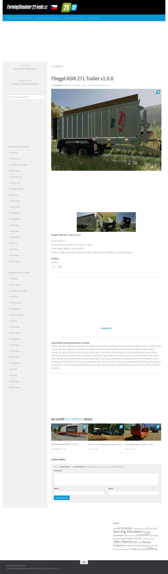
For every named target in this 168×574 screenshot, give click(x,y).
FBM (125, 536)
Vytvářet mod (93, 18)
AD (114, 529)
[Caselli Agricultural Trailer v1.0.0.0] (143, 432)
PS (127, 549)
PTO (130, 549)
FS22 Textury (14, 381)
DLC (148, 528)
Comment (58, 470)
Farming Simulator (127, 531)
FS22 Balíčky (14, 363)
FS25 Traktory (15, 158)
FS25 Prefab (14, 231)
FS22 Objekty (15, 345)
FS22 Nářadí (14, 339)
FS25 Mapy (14, 152)
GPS (141, 535)
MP (133, 546)
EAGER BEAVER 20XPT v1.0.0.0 (64, 444)
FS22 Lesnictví (15, 333)
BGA (125, 528)
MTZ (136, 545)
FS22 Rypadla (15, 309)
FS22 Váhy (14, 375)
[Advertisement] (84, 40)
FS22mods (58, 85)
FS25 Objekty (15, 219)
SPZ (134, 549)
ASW (59, 266)
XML (156, 549)
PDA (156, 545)
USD (149, 548)
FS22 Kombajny (16, 303)
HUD (136, 538)
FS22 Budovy (15, 351)
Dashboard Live (141, 529)
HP (146, 534)
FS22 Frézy (14, 321)
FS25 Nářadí (14, 213)
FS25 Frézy (14, 195)
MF (126, 546)
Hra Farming (153, 535)
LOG (138, 542)
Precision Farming (119, 549)
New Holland (143, 545)
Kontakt (22, 565)
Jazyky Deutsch (146, 539)
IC (140, 538)
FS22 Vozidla (15, 327)
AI (116, 528)
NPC (150, 546)
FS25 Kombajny (16, 177)
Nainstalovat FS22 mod (74, 18)
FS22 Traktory (15, 284)
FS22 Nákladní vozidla (18, 290)
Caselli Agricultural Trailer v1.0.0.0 (139, 444)
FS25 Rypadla (15, 183)
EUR (155, 528)
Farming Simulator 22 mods (47, 18)
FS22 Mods (11, 568)
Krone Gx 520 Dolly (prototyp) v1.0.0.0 (104, 444)
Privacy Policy (12, 565)
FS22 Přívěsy (57, 66)
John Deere (122, 541)
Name (57, 488)
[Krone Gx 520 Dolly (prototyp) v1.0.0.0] (106, 432)
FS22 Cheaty (14, 387)
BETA (120, 528)
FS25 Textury (14, 255)
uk (140, 549)
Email (111, 488)
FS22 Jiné (13, 369)
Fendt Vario (131, 536)
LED (134, 542)
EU (152, 529)
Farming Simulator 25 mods (18, 18)
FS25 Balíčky (14, 237)
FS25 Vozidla (15, 201)
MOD (129, 545)
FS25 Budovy (15, 225)
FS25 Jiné (13, 243)
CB (134, 529)
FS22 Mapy (14, 278)
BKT (130, 528)
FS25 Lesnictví (15, 207)
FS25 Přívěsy (14, 171)
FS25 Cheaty (14, 261)
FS (137, 535)
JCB (152, 539)
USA (144, 549)
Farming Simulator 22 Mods (26, 568)
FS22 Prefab (14, 357)
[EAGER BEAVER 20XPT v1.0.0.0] (69, 432)
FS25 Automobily (16, 189)
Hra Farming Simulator (123, 538)
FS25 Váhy (14, 249)
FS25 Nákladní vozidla (18, 165)
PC (153, 545)
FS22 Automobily (16, 315)
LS (141, 542)
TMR (137, 549)
